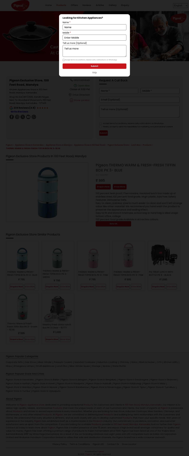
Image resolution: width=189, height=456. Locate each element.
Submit (94, 66)
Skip (94, 72)
